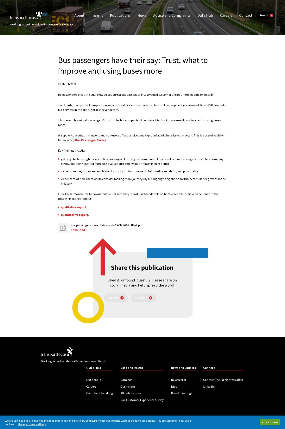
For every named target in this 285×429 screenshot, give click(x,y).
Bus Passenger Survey (90, 140)
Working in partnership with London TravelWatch (42, 24)
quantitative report (74, 215)
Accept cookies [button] (270, 422)
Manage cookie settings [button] (32, 424)
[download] (63, 228)
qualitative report (73, 207)
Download (78, 230)
